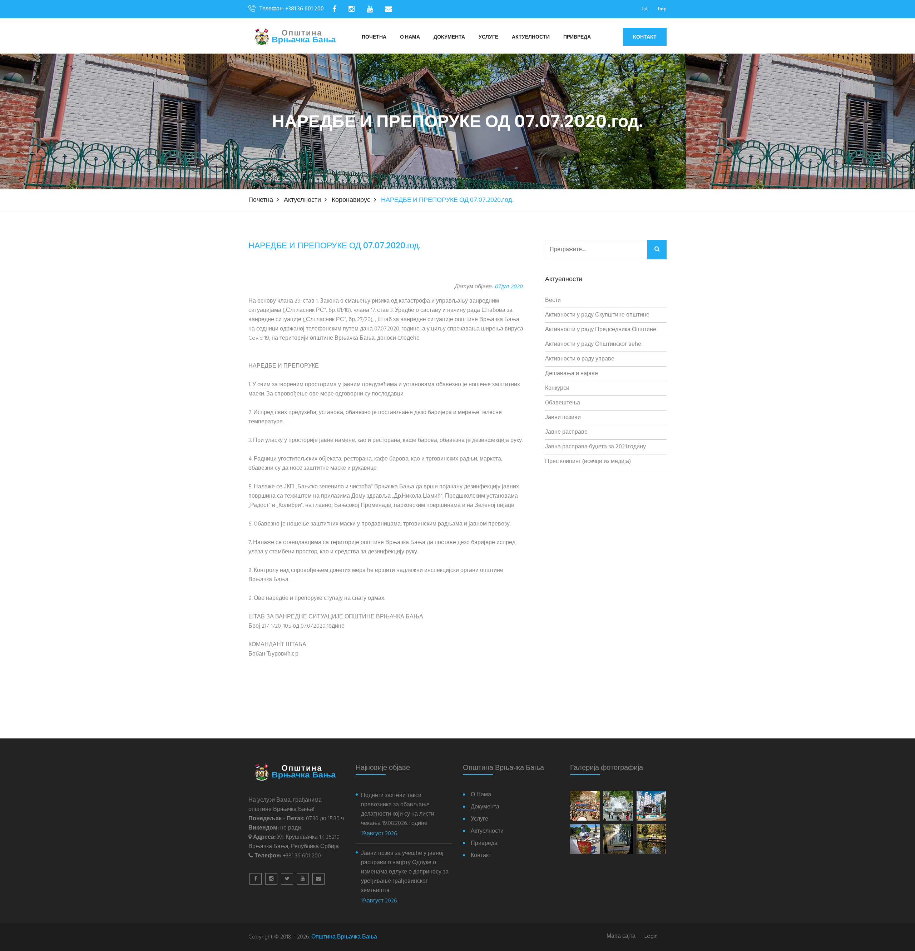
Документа (449, 37)
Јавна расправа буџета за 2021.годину (595, 447)
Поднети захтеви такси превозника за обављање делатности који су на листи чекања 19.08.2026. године (397, 809)
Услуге (488, 37)
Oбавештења (562, 403)
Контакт (645, 37)
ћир (662, 9)
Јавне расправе (566, 432)
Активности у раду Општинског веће (593, 344)
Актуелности (531, 37)
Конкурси (557, 388)
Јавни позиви (563, 417)
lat (645, 9)
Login (651, 936)
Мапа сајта (621, 936)
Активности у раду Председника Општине (600, 329)
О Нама (410, 37)
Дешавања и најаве (571, 373)
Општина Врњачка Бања (344, 937)
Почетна (374, 37)
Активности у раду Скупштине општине (597, 315)
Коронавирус (351, 200)
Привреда (577, 37)
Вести (553, 300)
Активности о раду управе (579, 359)
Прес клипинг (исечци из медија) (588, 461)
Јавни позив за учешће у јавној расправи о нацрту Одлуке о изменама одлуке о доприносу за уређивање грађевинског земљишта (405, 872)
